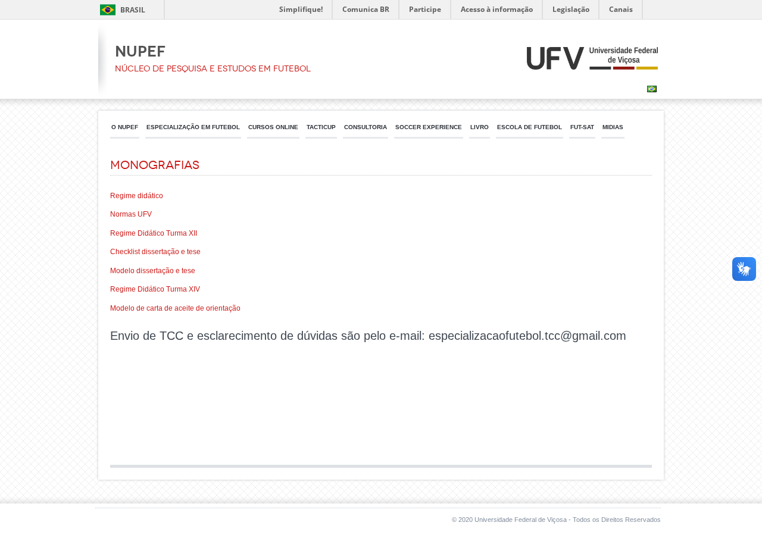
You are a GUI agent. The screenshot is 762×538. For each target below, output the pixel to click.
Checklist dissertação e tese (155, 252)
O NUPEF (124, 127)
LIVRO (479, 127)
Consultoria (365, 127)
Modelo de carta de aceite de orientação (175, 308)
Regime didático (136, 196)
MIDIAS (612, 127)
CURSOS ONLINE (273, 127)
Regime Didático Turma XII (153, 233)
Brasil (132, 10)
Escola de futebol (529, 127)
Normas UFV (131, 214)
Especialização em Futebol (193, 127)
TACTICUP (321, 127)
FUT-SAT (582, 127)
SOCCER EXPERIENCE (428, 127)
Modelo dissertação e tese (152, 271)
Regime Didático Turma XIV (155, 289)
